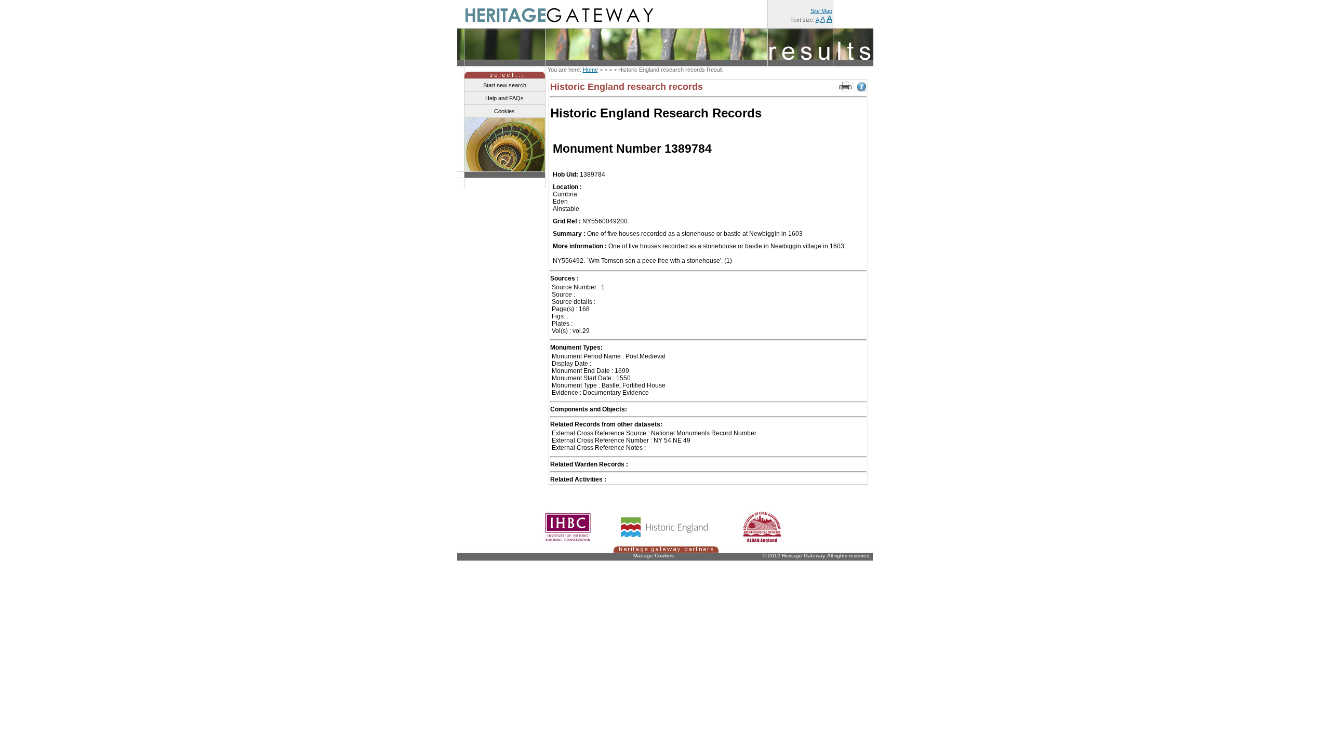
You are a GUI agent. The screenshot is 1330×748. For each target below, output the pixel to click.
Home (590, 69)
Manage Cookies (653, 555)
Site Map (821, 11)
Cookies (504, 111)
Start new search (504, 85)
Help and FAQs (504, 98)
